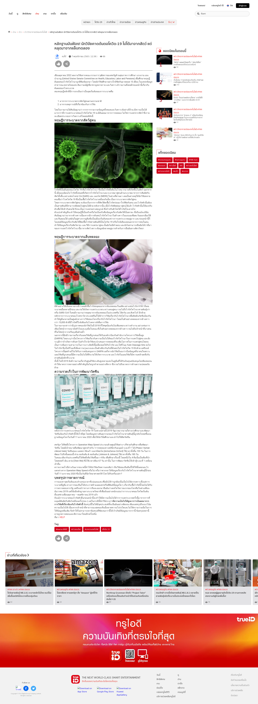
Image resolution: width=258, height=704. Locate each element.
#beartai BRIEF (61, 529)
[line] (18, 688)
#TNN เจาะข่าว (13, 589)
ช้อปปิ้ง (160, 687)
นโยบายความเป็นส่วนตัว (240, 685)
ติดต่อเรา (234, 695)
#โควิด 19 (106, 529)
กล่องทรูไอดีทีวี (163, 692)
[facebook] (26, 688)
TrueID (17, 5)
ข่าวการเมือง (125, 22)
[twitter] (33, 688)
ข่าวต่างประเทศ (157, 22)
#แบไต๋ (175, 171)
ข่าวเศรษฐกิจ (140, 22)
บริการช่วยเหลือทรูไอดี (166, 696)
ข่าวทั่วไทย (111, 22)
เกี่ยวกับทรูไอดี (236, 675)
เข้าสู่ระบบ (243, 5)
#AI (181, 165)
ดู (17, 13)
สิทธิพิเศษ (26, 13)
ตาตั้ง (53, 13)
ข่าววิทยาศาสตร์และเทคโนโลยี (35, 32)
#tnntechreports (164, 159)
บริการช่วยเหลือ (237, 690)
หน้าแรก (86, 22)
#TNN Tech (193, 159)
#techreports (180, 159)
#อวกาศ (185, 171)
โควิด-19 (98, 22)
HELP (62, 517)
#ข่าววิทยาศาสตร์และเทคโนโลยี (185, 56)
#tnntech (161, 165)
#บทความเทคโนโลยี (91, 529)
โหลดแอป (201, 5)
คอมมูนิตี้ (182, 692)
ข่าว (20, 32)
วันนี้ (10, 13)
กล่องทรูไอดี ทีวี (218, 5)
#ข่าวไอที (172, 165)
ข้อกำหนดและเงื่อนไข (238, 680)
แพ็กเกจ (181, 687)
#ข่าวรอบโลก (76, 529)
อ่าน (37, 13)
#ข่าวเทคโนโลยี (191, 165)
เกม (45, 13)
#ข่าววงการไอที (163, 171)
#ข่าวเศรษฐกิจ (63, 589)
